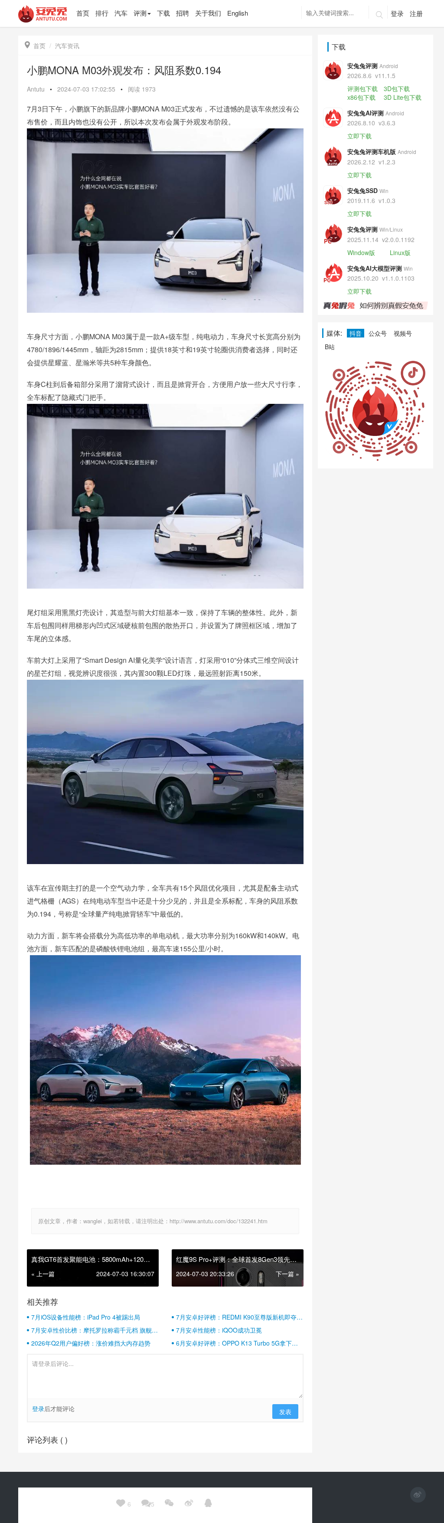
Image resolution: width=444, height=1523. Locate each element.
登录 (397, 13)
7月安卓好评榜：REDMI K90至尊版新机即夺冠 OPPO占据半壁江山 (239, 1317)
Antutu (36, 89)
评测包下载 (362, 88)
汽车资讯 (67, 45)
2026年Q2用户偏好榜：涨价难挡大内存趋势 (90, 1343)
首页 (35, 45)
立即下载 (359, 135)
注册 (416, 13)
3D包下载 (397, 88)
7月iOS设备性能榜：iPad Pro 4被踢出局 (85, 1317)
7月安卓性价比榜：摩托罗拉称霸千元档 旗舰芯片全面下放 (94, 1330)
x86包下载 (361, 97)
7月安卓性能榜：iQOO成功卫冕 (219, 1330)
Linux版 (400, 252)
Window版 (361, 252)
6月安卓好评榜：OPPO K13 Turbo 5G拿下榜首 (237, 1343)
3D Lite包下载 (402, 97)
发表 (285, 1411)
